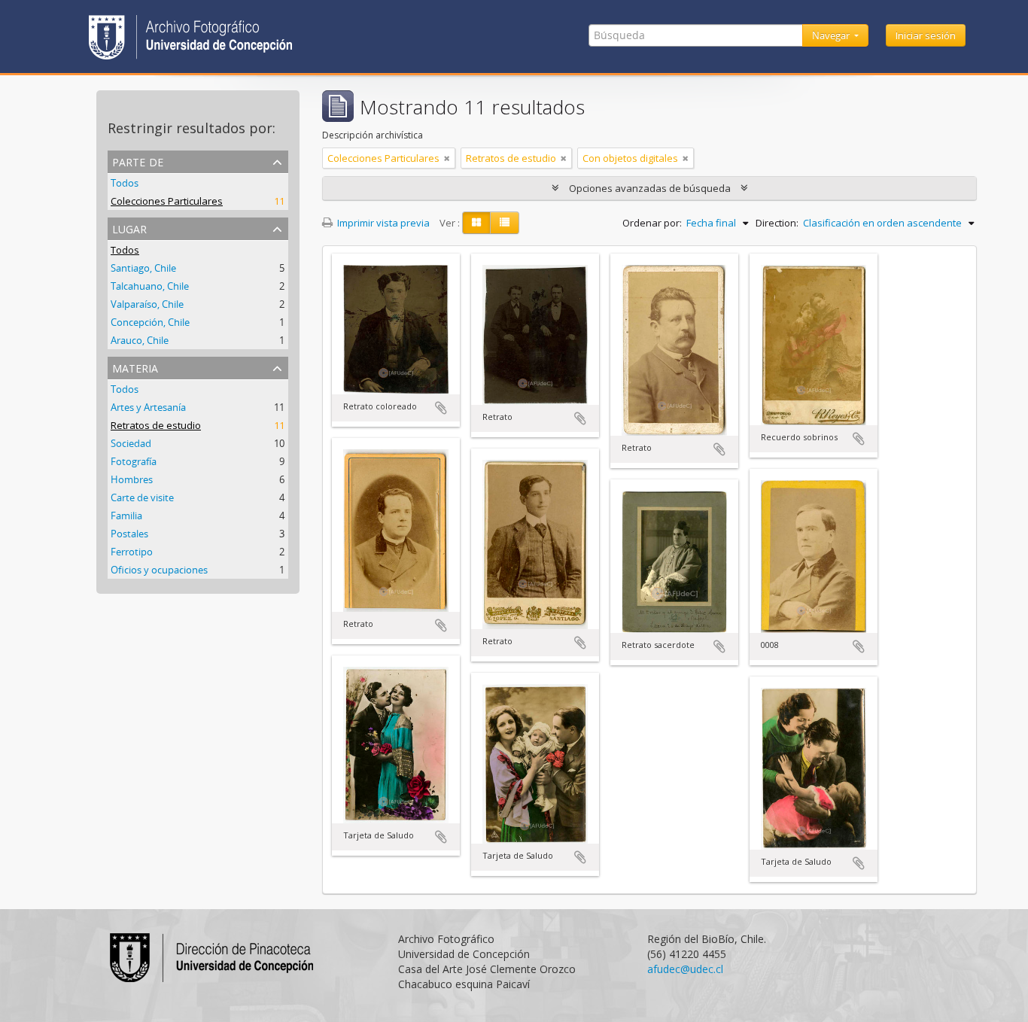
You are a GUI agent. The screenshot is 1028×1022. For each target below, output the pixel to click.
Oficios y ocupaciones (159, 569)
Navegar (832, 35)
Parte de (137, 161)
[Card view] (476, 222)
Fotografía (134, 461)
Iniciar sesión (926, 35)
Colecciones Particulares (167, 201)
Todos (124, 183)
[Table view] (504, 222)
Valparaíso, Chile (147, 304)
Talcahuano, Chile (150, 286)
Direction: (777, 223)
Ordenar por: (652, 223)
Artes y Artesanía (148, 407)
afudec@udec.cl (685, 969)
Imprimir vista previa (382, 223)
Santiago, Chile (143, 268)
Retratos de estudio (156, 425)
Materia (135, 367)
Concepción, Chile (150, 322)
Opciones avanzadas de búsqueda (650, 188)
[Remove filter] (447, 158)
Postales (129, 533)
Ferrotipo (132, 551)
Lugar (129, 227)
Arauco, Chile (140, 340)
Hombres (132, 479)
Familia (126, 515)
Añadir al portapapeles (441, 407)
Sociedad (131, 443)
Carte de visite (142, 497)
